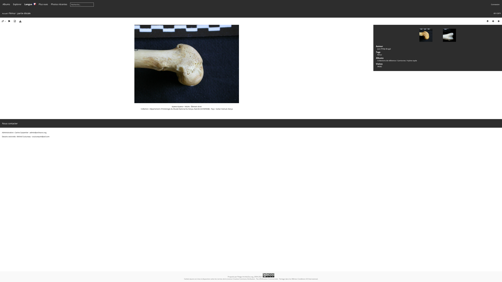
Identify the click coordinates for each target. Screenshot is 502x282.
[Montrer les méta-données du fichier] (15, 21)
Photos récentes (59, 4)
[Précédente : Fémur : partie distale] (493, 21)
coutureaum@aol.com (40, 136)
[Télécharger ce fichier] (20, 21)
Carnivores (401, 60)
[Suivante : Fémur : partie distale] (498, 21)
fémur (379, 55)
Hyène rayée (412, 60)
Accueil (4, 13)
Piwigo (239, 277)
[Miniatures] (487, 21)
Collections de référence (386, 60)
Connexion (495, 4)
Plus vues (43, 4)
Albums (6, 4)
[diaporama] (9, 21)
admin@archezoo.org (38, 132)
